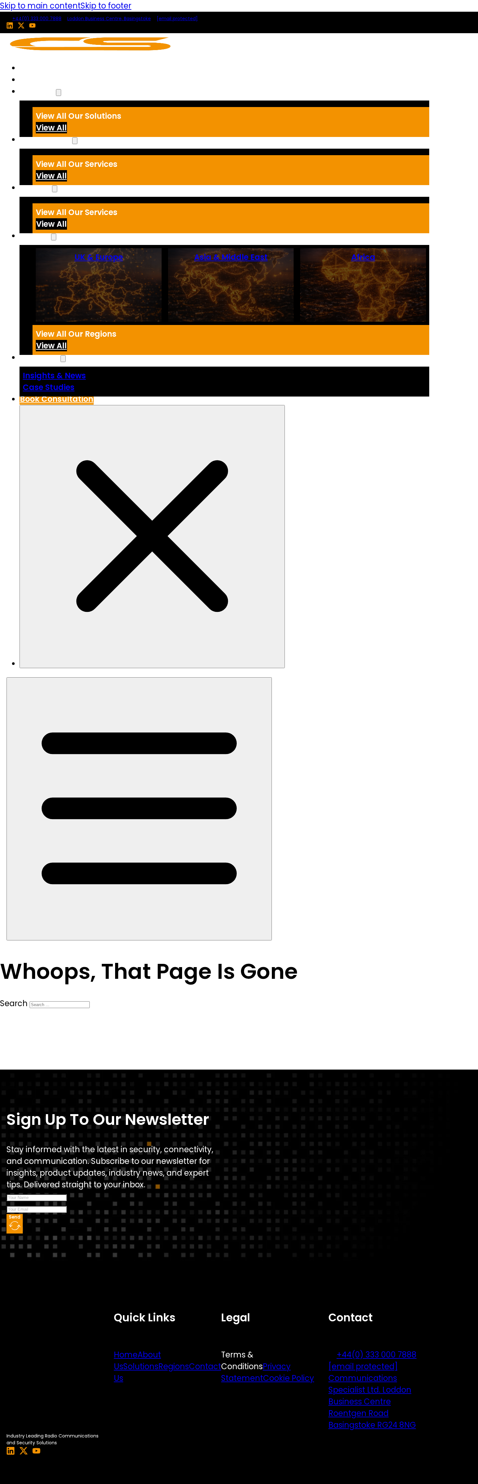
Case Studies (48, 387)
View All (51, 127)
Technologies (46, 139)
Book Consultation (56, 399)
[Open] (139, 808)
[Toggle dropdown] (58, 92)
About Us (38, 79)
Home (31, 67)
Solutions (38, 91)
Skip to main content (40, 5)
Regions (173, 1366)
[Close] (152, 536)
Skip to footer (106, 5)
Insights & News (54, 375)
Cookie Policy (288, 1378)
